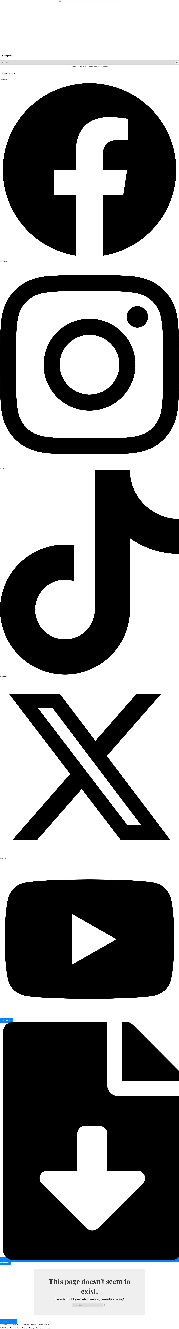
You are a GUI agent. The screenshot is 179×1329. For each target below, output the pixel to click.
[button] (8, 1321)
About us (82, 67)
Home (74, 67)
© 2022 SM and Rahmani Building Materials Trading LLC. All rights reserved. (25, 1328)
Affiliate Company (8, 73)
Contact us (14, 1325)
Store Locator (94, 67)
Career (105, 67)
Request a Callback (29, 1325)
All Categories (6, 56)
